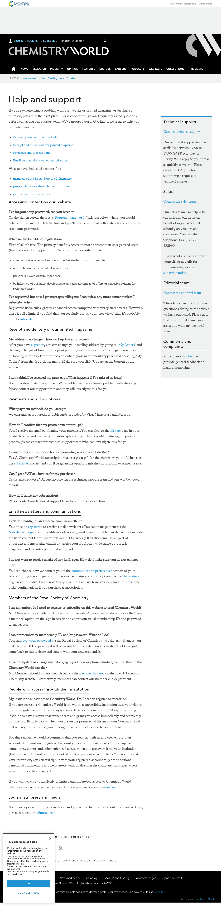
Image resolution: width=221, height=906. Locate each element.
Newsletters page (21, 532)
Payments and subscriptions (31, 153)
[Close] (50, 838)
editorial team (46, 813)
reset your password (36, 641)
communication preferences (91, 571)
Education (190, 3)
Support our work (171, 878)
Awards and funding (117, 878)
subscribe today (174, 273)
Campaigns (93, 878)
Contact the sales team (179, 201)
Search (105, 41)
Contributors (72, 837)
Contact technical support (182, 132)
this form (188, 356)
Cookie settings (29, 892)
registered (35, 527)
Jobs (42, 78)
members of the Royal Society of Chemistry (42, 178)
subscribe (26, 319)
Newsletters (29, 78)
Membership (205, 3)
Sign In (18, 41)
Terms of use (68, 860)
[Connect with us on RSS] (61, 848)
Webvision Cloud (205, 899)
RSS (87, 837)
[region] (29, 868)
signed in (37, 345)
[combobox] (83, 41)
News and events (70, 878)
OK (28, 883)
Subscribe (50, 41)
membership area (91, 673)
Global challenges (145, 878)
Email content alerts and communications (40, 160)
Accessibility (87, 860)
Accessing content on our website (35, 137)
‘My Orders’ (127, 345)
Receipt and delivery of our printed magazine (43, 145)
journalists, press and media (31, 194)
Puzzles (71, 78)
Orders (115, 431)
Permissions (106, 860)
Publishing (176, 3)
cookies (160, 892)
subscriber (110, 787)
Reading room (56, 78)
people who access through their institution (42, 186)
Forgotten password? (70, 217)
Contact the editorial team (182, 293)
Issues (55, 837)
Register (33, 41)
